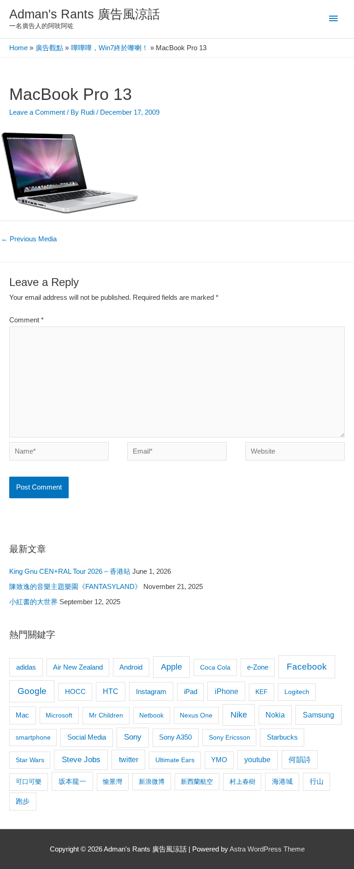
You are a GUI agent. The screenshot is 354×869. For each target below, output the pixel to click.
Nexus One (196, 715)
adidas (26, 667)
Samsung (318, 715)
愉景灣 (112, 781)
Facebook (307, 666)
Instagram (151, 691)
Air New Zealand (78, 667)
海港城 (282, 781)
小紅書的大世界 (33, 602)
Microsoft (59, 715)
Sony (133, 737)
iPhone (226, 691)
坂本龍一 (72, 781)
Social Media (86, 737)
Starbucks (282, 737)
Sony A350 (175, 737)
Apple (171, 666)
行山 (317, 781)
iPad (190, 691)
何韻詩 (300, 760)
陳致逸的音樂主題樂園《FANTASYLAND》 (75, 586)
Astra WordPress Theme (267, 849)
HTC (110, 691)
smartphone (33, 737)
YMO (219, 760)
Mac (22, 715)
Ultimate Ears (175, 760)
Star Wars (30, 760)
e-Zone (257, 667)
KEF (261, 691)
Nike (238, 714)
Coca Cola (215, 667)
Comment (26, 320)
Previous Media (29, 239)
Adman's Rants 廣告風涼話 (84, 14)
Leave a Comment (37, 112)
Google (32, 691)
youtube (257, 760)
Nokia (275, 715)
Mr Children (106, 715)
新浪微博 (152, 781)
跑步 (23, 801)
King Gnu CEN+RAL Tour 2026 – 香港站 (69, 571)
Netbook (151, 715)
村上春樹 (242, 781)
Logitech (296, 691)
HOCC (75, 691)
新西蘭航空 (197, 781)
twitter (128, 759)
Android (130, 667)
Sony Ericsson (229, 737)
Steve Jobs (81, 759)
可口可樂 (28, 781)
